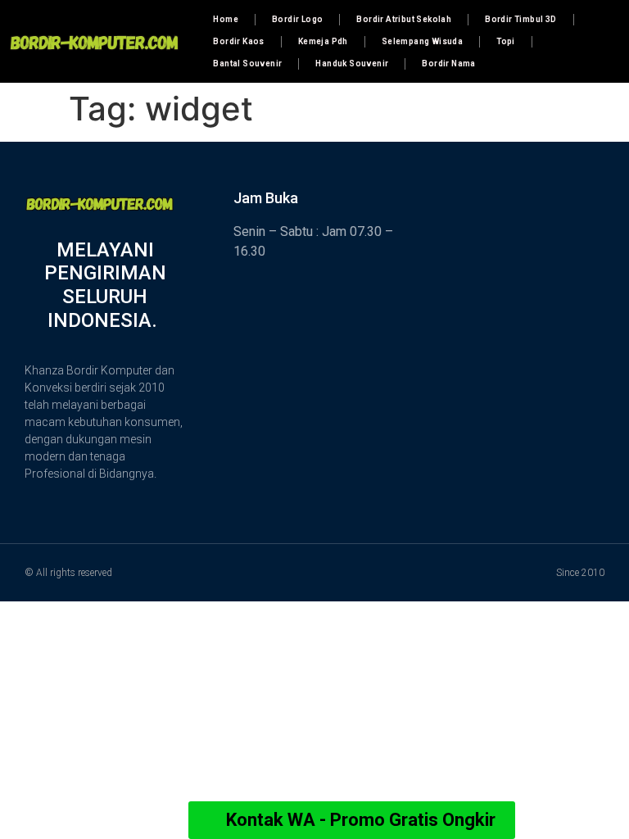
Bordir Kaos (238, 41)
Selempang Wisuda (422, 41)
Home (225, 19)
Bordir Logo (297, 19)
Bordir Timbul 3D (520, 19)
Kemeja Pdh (323, 41)
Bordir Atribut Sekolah (403, 19)
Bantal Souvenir (247, 63)
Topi (505, 41)
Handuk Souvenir (351, 63)
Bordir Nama (448, 63)
